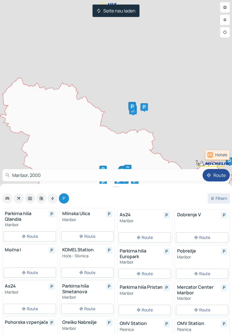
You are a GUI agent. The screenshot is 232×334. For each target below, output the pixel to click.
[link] (217, 155)
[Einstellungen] (225, 20)
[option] (7, 198)
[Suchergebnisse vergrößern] (116, 187)
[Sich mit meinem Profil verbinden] (225, 7)
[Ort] (225, 32)
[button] (133, 110)
